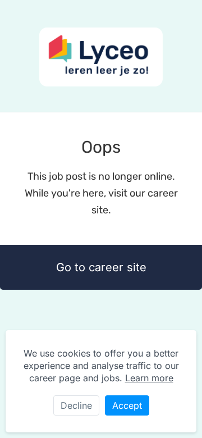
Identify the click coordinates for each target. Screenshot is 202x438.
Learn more (149, 378)
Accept (127, 405)
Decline (76, 405)
